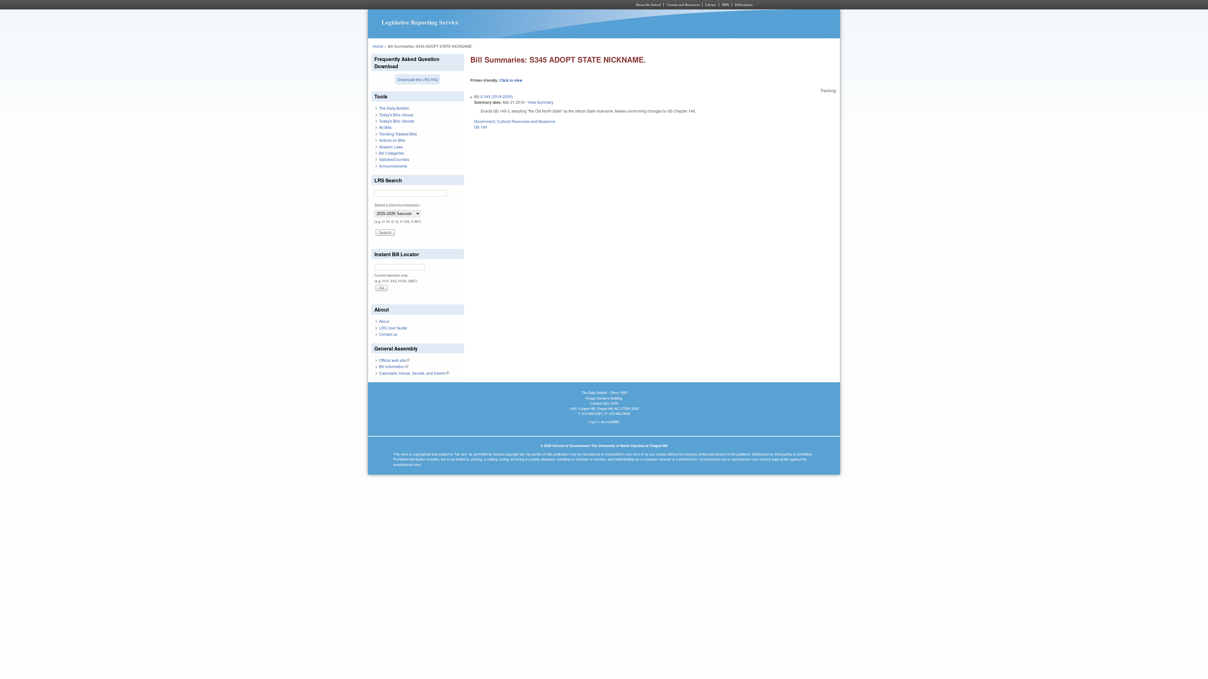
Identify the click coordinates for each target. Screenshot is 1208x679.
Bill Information (393, 366)
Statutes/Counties (394, 159)
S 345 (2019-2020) (496, 96)
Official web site (394, 360)
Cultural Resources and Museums (526, 121)
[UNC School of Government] (521, 4)
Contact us (388, 334)
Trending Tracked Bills (398, 133)
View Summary (540, 102)
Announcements (393, 165)
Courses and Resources (683, 5)
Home (378, 46)
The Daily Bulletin (394, 108)
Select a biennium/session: (397, 204)
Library (710, 5)
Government (484, 121)
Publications (743, 5)
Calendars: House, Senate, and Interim (414, 373)
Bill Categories (391, 153)
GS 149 (480, 127)
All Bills (385, 127)
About (384, 321)
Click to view (511, 80)
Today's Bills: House (396, 114)
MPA (725, 5)
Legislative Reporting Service (420, 22)
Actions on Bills (392, 140)
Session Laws (391, 146)
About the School (648, 5)
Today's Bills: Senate (396, 121)
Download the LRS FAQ (417, 79)
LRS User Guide (393, 327)
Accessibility (610, 421)
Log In (593, 421)
